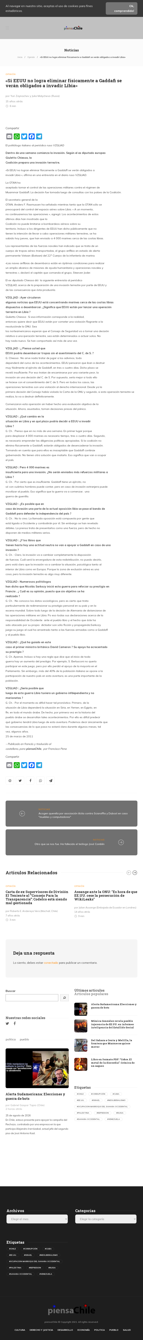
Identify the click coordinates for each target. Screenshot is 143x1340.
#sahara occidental (88, 1119)
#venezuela (113, 1119)
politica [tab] (11, 1039)
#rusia (119, 1113)
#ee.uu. (80, 1100)
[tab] (89, 990)
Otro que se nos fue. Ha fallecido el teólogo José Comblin (69, 844)
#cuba (116, 1094)
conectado (51, 962)
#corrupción (98, 1094)
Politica (99, 1329)
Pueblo (113, 1329)
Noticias (44, 809)
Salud (127, 1329)
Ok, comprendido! (124, 8)
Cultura (20, 1329)
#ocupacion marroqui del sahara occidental (102, 1106)
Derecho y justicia (41, 1329)
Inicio (20, 57)
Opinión (31, 57)
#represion (103, 1113)
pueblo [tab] (24, 1039)
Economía (83, 1329)
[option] (37, 902)
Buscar (11, 991)
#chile (80, 1094)
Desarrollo (65, 1329)
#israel (96, 1100)
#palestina (83, 1113)
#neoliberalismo (116, 1100)
